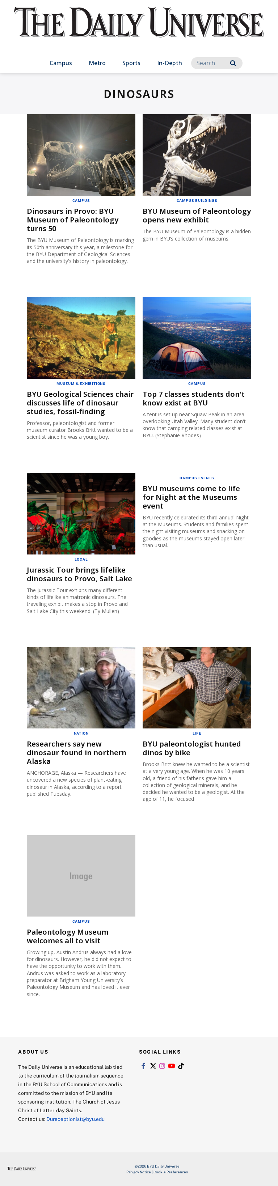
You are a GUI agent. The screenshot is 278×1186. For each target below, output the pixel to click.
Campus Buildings (197, 200)
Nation (81, 733)
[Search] (233, 63)
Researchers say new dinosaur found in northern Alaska (76, 752)
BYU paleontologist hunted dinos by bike (192, 748)
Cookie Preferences (170, 1172)
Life (197, 733)
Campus (61, 63)
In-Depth (169, 63)
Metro (97, 63)
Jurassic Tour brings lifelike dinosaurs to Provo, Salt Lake (79, 574)
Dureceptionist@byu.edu (75, 1119)
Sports (131, 63)
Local (81, 559)
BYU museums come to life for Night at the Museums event (191, 497)
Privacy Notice (138, 1172)
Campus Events (197, 478)
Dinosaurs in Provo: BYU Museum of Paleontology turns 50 (72, 219)
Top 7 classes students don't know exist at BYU (194, 398)
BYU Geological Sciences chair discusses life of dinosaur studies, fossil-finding (80, 402)
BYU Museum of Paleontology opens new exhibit (197, 215)
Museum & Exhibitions (81, 383)
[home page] (139, 29)
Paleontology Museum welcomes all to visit (68, 936)
